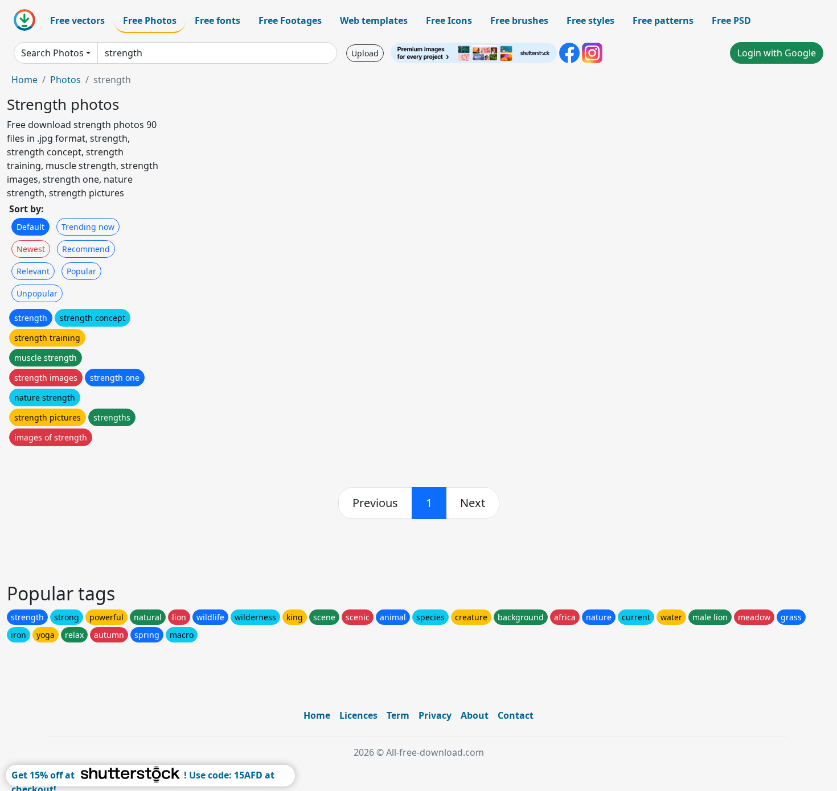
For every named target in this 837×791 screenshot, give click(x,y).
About (475, 715)
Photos (65, 79)
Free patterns (663, 20)
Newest (31, 249)
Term (398, 715)
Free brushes (519, 20)
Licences (358, 715)
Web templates (374, 20)
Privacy (435, 715)
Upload (365, 53)
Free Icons (449, 20)
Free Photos (150, 20)
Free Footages (290, 20)
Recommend (86, 249)
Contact (516, 715)
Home (24, 79)
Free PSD (731, 20)
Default (30, 226)
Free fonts (217, 20)
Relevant (33, 271)
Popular (81, 271)
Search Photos (52, 53)
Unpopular (37, 293)
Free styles (590, 20)
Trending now (87, 226)
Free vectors (77, 20)
